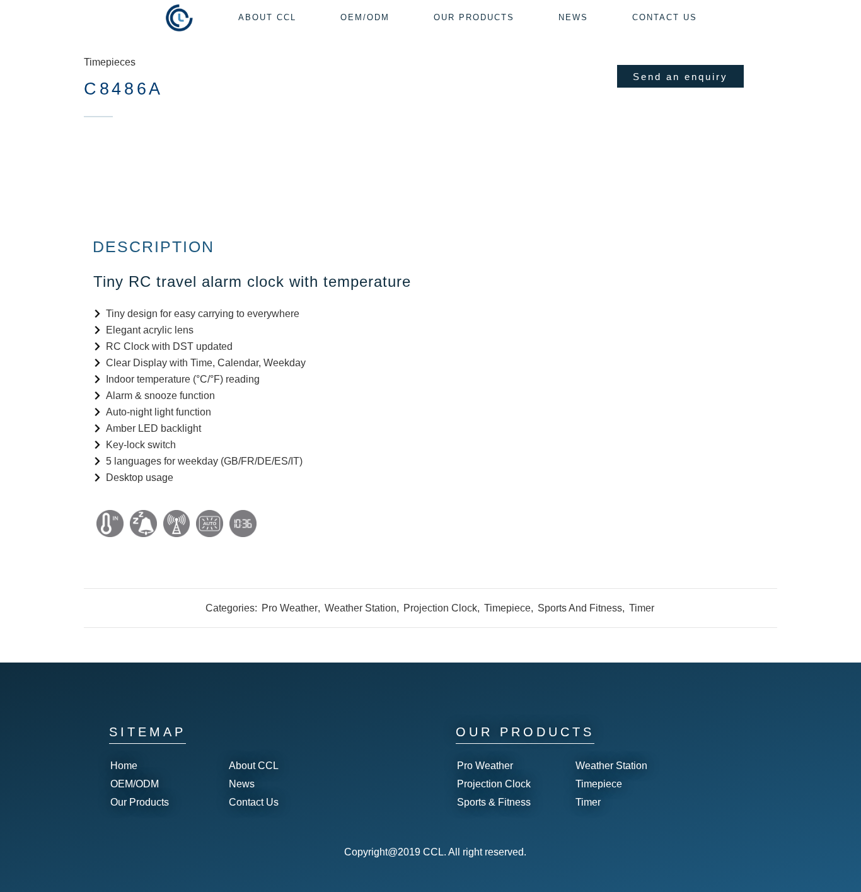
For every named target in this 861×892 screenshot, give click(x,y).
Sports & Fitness (494, 802)
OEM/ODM (134, 784)
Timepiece (507, 608)
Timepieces (110, 62)
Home (123, 765)
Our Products (139, 802)
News (242, 784)
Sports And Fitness (580, 608)
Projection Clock (440, 608)
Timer (641, 608)
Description (153, 246)
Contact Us (254, 802)
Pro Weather (290, 608)
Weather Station (360, 608)
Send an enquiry (680, 76)
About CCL (254, 765)
